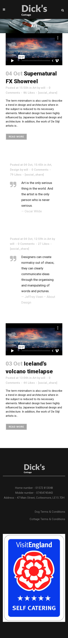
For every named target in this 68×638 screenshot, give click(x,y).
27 (43, 243)
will (43, 87)
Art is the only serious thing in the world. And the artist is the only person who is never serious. (37, 194)
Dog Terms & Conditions (50, 511)
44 (29, 382)
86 (29, 92)
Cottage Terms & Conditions (47, 519)
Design (14, 169)
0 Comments (40, 169)
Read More (16, 136)
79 (15, 174)
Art (34, 87)
